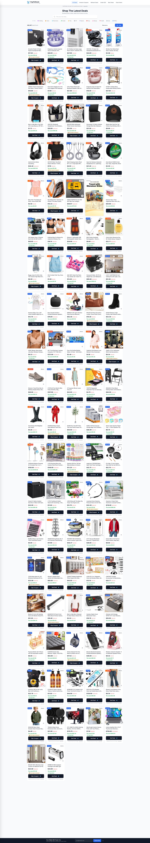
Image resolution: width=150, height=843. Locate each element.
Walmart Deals (94, 2)
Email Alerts (119, 2)
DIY (76, 20)
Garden (63, 20)
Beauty (95, 20)
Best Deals (111, 2)
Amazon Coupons (83, 2)
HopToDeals (34, 2)
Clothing (41, 20)
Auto (109, 20)
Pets (70, 20)
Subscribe (97, 840)
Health (102, 20)
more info (86, 6)
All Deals (74, 2)
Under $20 (103, 2)
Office (115, 20)
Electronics (55, 20)
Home (48, 20)
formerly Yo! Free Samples (34, 3)
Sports (82, 20)
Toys (89, 20)
